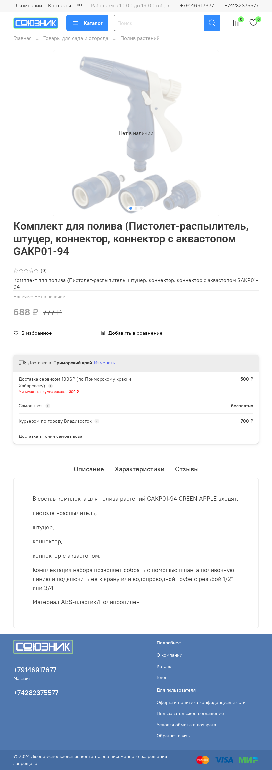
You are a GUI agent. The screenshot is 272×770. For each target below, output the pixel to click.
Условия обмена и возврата (186, 725)
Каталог (93, 23)
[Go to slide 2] (136, 208)
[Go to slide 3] (141, 208)
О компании (27, 5)
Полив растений (140, 38)
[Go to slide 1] (130, 208)
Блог (162, 677)
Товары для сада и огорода (75, 38)
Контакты (59, 5)
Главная (22, 38)
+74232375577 (241, 5)
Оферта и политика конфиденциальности (201, 702)
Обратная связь (173, 736)
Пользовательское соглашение (190, 713)
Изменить (104, 363)
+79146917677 (197, 5)
